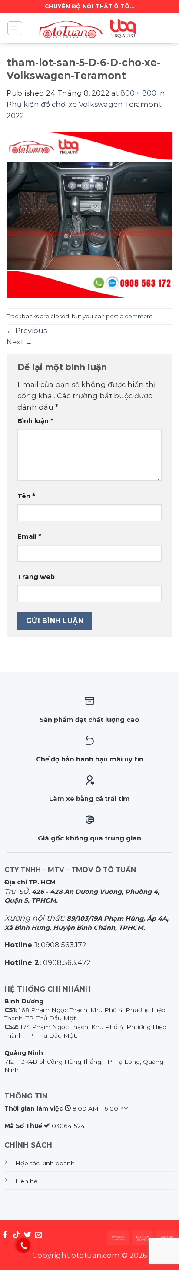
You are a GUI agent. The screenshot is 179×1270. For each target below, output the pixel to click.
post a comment (129, 316)
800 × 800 (138, 93)
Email (29, 536)
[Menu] (14, 28)
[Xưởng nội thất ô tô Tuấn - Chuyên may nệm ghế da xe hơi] (89, 28)
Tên (26, 496)
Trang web (36, 577)
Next (19, 341)
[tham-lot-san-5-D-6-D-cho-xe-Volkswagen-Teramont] (89, 214)
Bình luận (35, 421)
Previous (27, 330)
